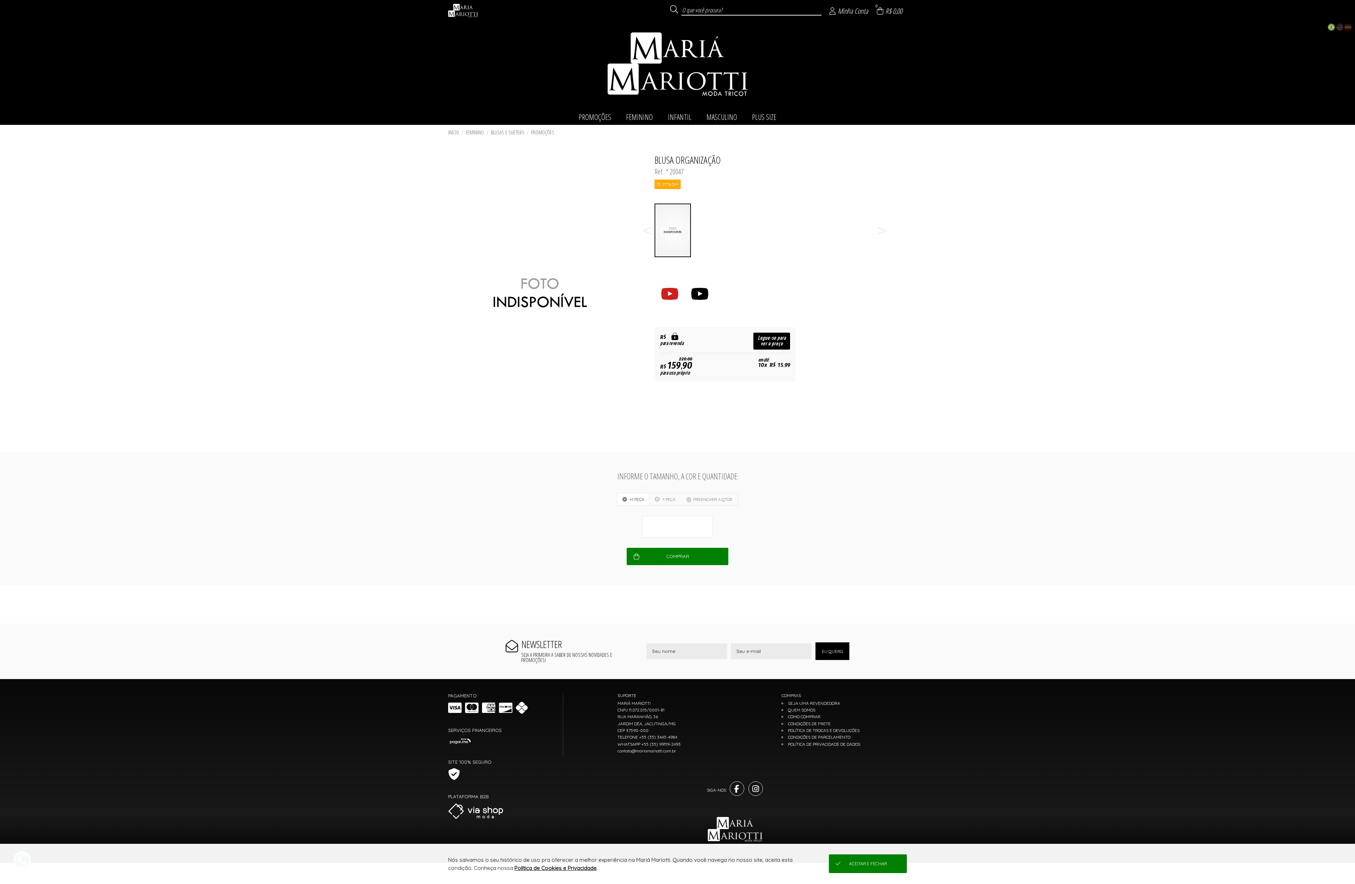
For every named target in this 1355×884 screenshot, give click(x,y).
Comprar (677, 556)
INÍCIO (453, 132)
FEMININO (475, 132)
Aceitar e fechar (868, 863)
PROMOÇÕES (542, 132)
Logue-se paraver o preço (772, 340)
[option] (673, 231)
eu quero (832, 651)
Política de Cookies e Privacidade (555, 868)
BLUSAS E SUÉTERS (507, 132)
